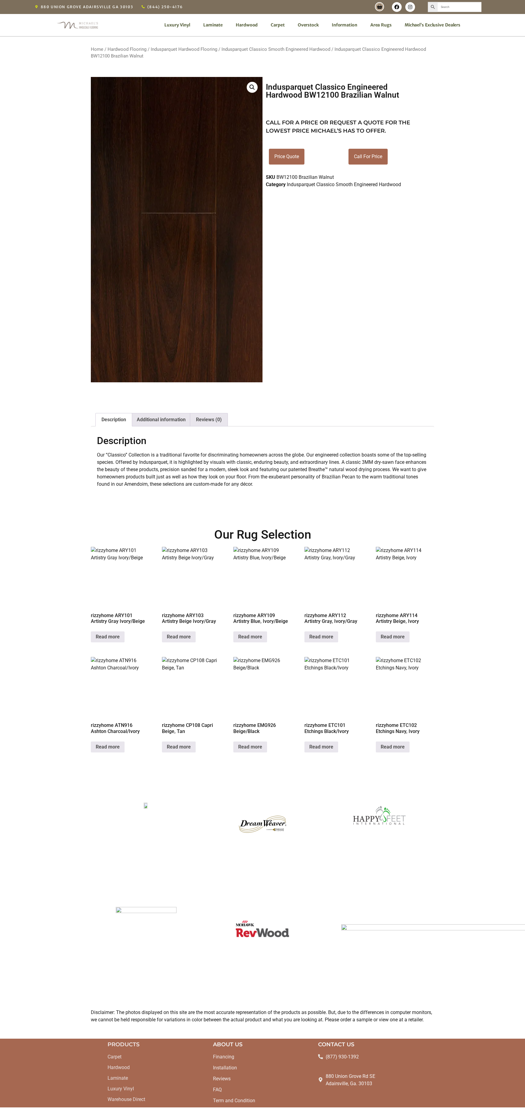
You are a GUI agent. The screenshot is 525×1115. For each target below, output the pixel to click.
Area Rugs (381, 25)
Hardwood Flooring (127, 49)
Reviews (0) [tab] (209, 419)
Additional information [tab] (161, 419)
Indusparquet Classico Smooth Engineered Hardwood (275, 49)
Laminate (213, 25)
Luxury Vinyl (177, 25)
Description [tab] (113, 419)
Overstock (308, 25)
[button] (252, 87)
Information (344, 25)
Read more (108, 637)
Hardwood (247, 25)
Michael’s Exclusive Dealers (432, 25)
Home (97, 49)
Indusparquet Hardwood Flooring (184, 49)
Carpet (277, 25)
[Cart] (379, 6)
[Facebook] (397, 7)
